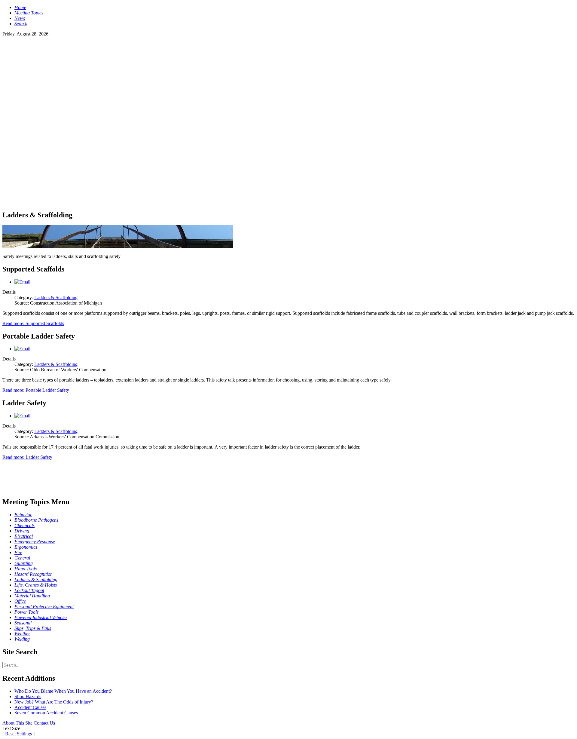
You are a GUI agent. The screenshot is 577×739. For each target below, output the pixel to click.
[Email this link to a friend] (22, 281)
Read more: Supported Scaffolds (33, 323)
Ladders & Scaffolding (56, 297)
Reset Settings (18, 733)
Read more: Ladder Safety (27, 457)
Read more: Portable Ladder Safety (35, 390)
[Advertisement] (288, 79)
